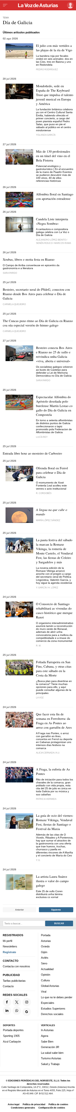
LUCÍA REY (42, 437)
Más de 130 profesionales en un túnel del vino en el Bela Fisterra (53, 155)
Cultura (45, 980)
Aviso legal (13, 1104)
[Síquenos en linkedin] (7, 1010)
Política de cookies (58, 1104)
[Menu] (5, 5)
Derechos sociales (52, 1014)
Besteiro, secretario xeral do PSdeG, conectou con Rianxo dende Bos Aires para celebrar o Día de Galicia (36, 293)
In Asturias (47, 1030)
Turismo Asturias (51, 1058)
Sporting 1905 (11, 1035)
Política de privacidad (34, 1104)
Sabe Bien (47, 1041)
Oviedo (45, 946)
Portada (45, 935)
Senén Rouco (44, 243)
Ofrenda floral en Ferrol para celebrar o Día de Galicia (52, 472)
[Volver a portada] (38, 5)
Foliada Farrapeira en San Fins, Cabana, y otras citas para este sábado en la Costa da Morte (53, 668)
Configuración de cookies (51, 1107)
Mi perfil (7, 940)
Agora (44, 1035)
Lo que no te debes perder (56, 997)
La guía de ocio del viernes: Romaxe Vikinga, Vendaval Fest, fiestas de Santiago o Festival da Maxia (54, 822)
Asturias (46, 940)
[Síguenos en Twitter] (17, 1002)
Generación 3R (50, 1047)
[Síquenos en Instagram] (27, 1002)
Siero (44, 963)
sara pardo (10, 273)
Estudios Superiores (53, 1008)
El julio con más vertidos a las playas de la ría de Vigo (54, 47)
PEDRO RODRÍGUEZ (47, 69)
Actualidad (47, 969)
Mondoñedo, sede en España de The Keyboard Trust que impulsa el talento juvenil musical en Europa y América (54, 95)
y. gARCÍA (41, 587)
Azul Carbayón (12, 1041)
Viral (43, 991)
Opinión (45, 974)
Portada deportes (13, 1030)
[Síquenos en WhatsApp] (17, 1010)
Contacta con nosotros (16, 966)
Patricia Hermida (46, 799)
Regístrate (9, 952)
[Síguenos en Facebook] (7, 1002)
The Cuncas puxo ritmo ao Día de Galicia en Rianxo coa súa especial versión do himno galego (38, 323)
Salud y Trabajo (50, 1064)
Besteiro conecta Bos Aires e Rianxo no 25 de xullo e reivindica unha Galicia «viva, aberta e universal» (54, 354)
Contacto (8, 986)
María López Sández (48, 520)
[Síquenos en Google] (27, 1012)
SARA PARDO (43, 380)
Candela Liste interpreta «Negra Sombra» (52, 221)
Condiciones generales (23, 1107)
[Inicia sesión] (70, 5)
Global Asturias (50, 985)
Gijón (44, 952)
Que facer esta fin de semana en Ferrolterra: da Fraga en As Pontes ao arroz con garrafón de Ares (54, 721)
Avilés (44, 957)
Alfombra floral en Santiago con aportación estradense (54, 196)
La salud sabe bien (52, 1052)
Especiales (47, 1002)
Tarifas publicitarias (14, 980)
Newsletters (10, 946)
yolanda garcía (46, 135)
